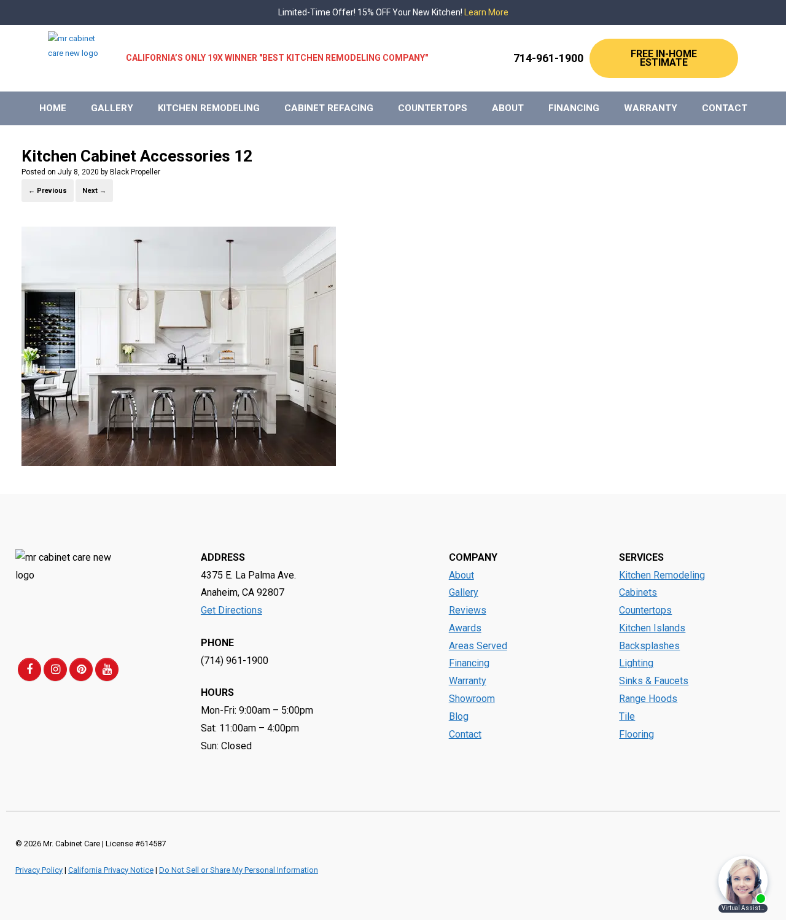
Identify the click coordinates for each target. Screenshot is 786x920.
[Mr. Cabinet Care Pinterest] (81, 669)
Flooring (636, 734)
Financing (573, 108)
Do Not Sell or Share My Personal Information (238, 870)
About (508, 108)
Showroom (472, 698)
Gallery (112, 108)
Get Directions (231, 610)
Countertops (432, 108)
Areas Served (478, 646)
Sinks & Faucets (653, 681)
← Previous (47, 191)
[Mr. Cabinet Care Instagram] (55, 669)
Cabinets (638, 592)
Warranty (650, 108)
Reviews (467, 610)
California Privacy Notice (111, 870)
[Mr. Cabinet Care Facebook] (29, 669)
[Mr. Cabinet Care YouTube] (107, 669)
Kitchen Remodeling (209, 108)
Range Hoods (648, 698)
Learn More (486, 12)
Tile (627, 716)
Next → (94, 191)
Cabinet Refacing (328, 108)
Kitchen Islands (652, 628)
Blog (459, 716)
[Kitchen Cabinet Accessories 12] (178, 463)
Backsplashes (649, 646)
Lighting (636, 663)
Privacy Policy (39, 870)
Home (52, 108)
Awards (465, 628)
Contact (724, 108)
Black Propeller (135, 172)
